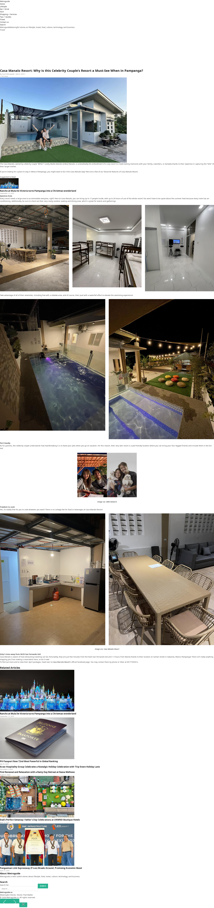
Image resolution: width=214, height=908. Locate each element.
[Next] (14, 901)
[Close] (23, 904)
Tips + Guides (5, 17)
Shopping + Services (8, 14)
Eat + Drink (4, 9)
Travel (2, 19)
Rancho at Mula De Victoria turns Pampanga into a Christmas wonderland (38, 713)
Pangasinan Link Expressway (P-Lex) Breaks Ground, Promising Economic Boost (41, 868)
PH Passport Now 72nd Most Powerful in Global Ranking (29, 761)
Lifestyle (3, 6)
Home (2, 4)
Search (3, 24)
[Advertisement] (107, 49)
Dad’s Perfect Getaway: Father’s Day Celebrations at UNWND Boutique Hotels (40, 819)
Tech (2, 12)
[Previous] (5, 901)
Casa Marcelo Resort (61, 662)
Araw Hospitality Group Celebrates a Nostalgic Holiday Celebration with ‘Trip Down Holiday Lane (50, 766)
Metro (5, 1)
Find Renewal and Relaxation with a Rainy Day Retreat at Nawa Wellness (37, 772)
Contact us (4, 22)
